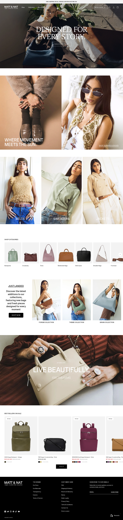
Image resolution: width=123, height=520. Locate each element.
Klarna (63, 495)
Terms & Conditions (67, 504)
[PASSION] (113, 462)
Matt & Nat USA (10, 517)
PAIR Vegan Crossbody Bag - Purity (47, 457)
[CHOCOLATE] (74, 462)
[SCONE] (117, 462)
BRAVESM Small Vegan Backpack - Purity (83, 457)
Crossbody (25, 265)
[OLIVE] (5, 462)
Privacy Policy (65, 501)
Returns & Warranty (67, 491)
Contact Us (64, 508)
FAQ (62, 485)
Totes (41, 265)
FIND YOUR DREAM (107, 62)
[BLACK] (39, 462)
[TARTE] (79, 462)
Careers (35, 495)
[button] (110, 7)
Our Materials (37, 488)
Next (120, 254)
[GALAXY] (76, 462)
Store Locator (65, 511)
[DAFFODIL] (41, 462)
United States (99, 7)
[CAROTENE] (73, 462)
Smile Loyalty (65, 498)
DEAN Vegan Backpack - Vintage (13, 457)
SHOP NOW (16, 315)
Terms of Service (38, 498)
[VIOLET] (108, 462)
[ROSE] (115, 462)
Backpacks (8, 265)
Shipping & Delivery (66, 488)
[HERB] (110, 462)
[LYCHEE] (78, 462)
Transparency (37, 491)
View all (61, 466)
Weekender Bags (63, 265)
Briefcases (78, 265)
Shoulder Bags (97, 265)
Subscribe (114, 492)
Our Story (35, 485)
